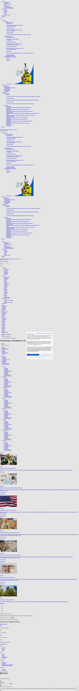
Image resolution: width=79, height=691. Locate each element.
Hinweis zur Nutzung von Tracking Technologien (44, 333)
